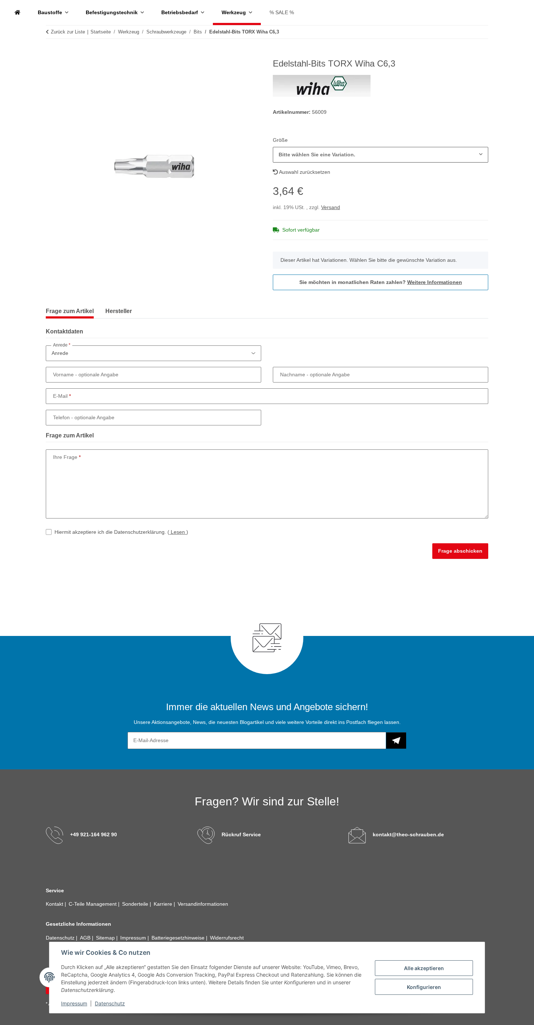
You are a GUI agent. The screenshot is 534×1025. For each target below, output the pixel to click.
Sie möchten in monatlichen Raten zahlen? (380, 282)
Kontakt (55, 904)
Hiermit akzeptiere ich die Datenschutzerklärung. (121, 532)
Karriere (164, 904)
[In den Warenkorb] (51, 55)
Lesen (177, 532)
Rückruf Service (241, 834)
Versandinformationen (203, 904)
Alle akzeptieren (424, 968)
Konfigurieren (424, 987)
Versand (330, 207)
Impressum (74, 1003)
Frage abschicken (460, 551)
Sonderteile (136, 904)
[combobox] (380, 155)
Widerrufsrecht (227, 938)
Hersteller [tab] (118, 311)
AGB (86, 938)
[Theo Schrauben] (17, 12)
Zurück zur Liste (68, 32)
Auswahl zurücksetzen (304, 172)
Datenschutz (110, 1003)
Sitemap (106, 938)
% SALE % (282, 12)
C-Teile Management (93, 904)
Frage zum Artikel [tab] (70, 311)
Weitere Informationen (434, 282)
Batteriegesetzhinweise (178, 938)
